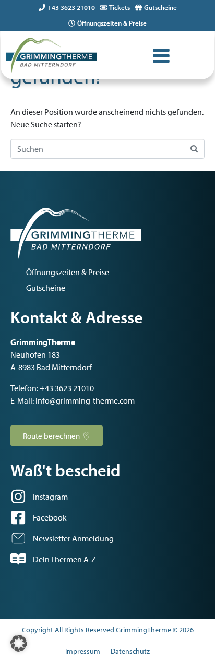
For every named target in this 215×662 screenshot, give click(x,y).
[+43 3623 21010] (42, 7)
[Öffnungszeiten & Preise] (71, 23)
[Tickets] (103, 7)
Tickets (119, 7)
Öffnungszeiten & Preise (112, 23)
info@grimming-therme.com (85, 400)
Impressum (82, 651)
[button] (19, 643)
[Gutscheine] (138, 7)
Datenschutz (130, 651)
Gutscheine (160, 7)
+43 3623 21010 (71, 7)
